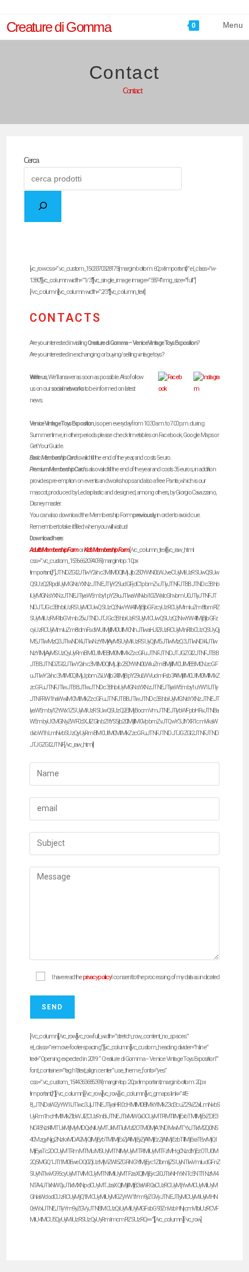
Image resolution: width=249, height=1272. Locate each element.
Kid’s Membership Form (106, 550)
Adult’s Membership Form (54, 550)
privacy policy (97, 977)
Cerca (31, 160)
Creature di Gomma (58, 27)
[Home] (109, 90)
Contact (132, 90)
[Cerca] (43, 206)
